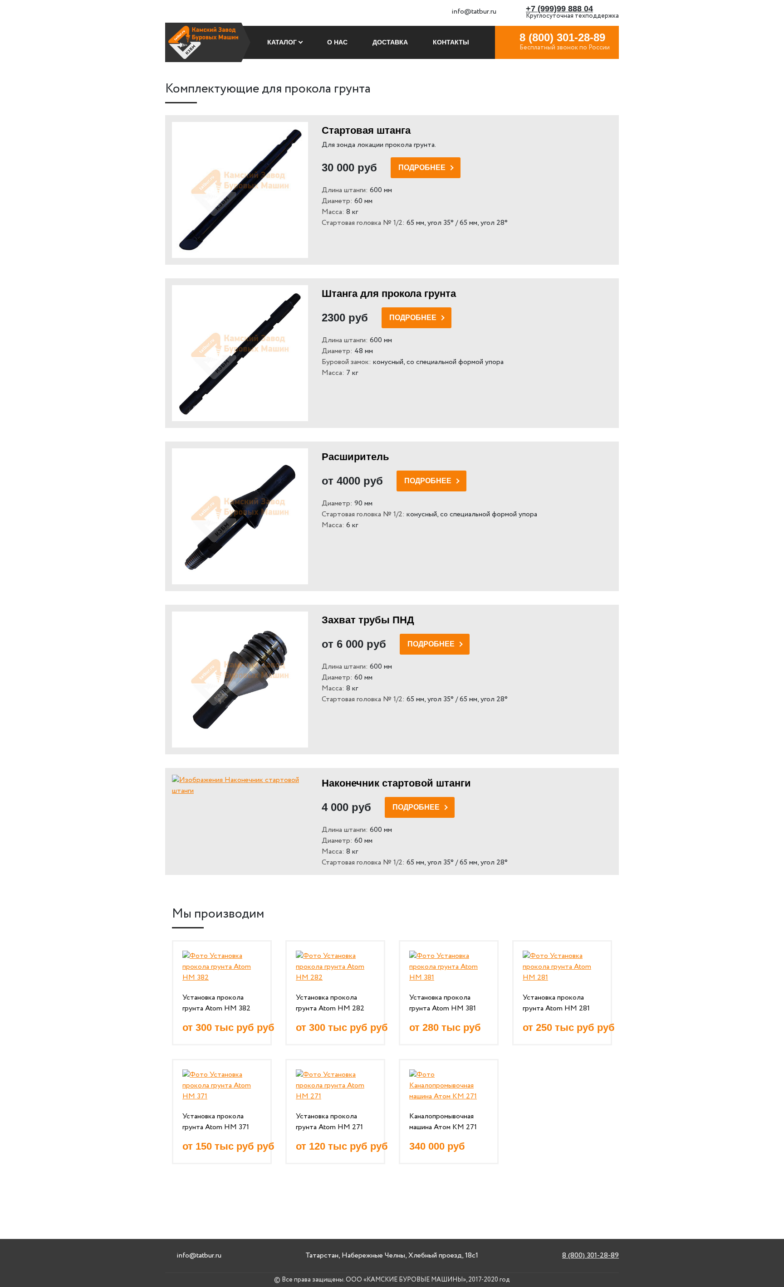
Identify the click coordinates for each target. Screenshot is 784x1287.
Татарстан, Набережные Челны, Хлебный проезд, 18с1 (391, 1255)
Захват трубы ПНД (368, 620)
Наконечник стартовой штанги (396, 783)
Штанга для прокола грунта (389, 293)
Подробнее (422, 167)
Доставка (390, 42)
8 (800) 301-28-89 (590, 1255)
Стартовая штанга (366, 130)
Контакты (451, 42)
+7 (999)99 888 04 (559, 8)
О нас (337, 42)
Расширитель (355, 456)
